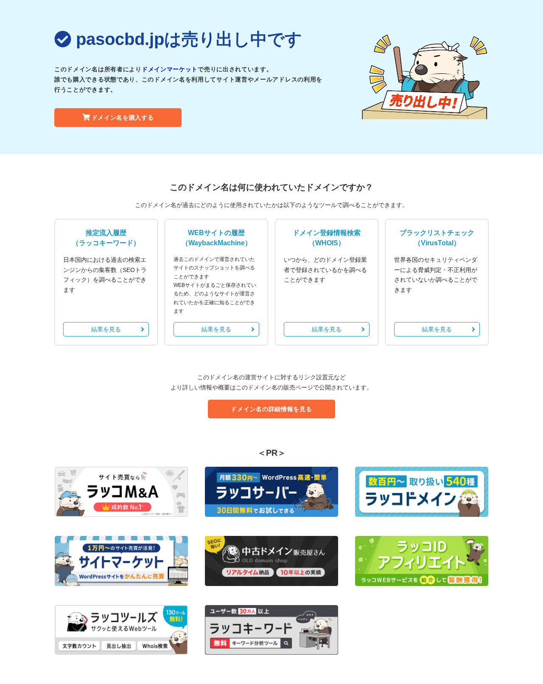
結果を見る (106, 329)
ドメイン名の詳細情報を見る (271, 409)
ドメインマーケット (170, 69)
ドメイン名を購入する (123, 117)
